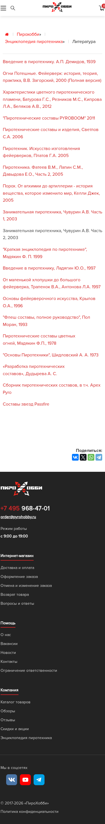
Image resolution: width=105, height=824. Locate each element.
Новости (8, 652)
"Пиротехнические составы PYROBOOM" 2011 (49, 118)
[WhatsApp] (91, 457)
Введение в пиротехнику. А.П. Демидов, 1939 (49, 62)
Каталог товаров (16, 702)
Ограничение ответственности (29, 670)
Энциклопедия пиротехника (34, 41)
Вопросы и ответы (17, 603)
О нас (6, 634)
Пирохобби (28, 34)
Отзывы (8, 720)
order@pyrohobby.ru (18, 517)
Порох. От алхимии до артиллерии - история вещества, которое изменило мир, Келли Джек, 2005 (51, 193)
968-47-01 (25, 509)
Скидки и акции (15, 729)
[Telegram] (98, 457)
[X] (83, 457)
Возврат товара (15, 594)
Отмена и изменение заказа (26, 585)
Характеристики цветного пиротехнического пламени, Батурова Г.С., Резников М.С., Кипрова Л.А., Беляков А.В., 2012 (52, 99)
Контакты (9, 661)
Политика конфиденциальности (30, 811)
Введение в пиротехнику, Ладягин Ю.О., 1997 (49, 268)
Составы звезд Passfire (26, 404)
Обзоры (8, 711)
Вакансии (9, 643)
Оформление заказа (19, 576)
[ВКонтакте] (75, 457)
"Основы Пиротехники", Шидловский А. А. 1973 (51, 355)
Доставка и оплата (17, 567)
